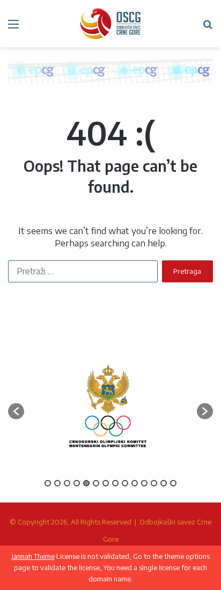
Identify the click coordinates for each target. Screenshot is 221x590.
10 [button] (134, 483)
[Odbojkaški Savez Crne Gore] (110, 24)
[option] (108, 406)
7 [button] (105, 483)
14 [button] (173, 483)
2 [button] (57, 483)
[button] (16, 411)
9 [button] (125, 483)
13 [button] (163, 483)
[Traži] (207, 28)
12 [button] (154, 483)
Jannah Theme (33, 556)
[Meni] (13, 28)
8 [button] (115, 483)
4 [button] (76, 483)
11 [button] (144, 483)
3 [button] (67, 483)
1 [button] (48, 483)
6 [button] (96, 483)
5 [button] (86, 483)
